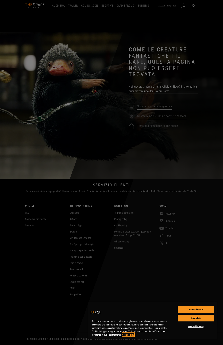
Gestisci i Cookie (195, 326)
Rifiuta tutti (196, 318)
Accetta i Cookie (196, 309)
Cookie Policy (128, 334)
